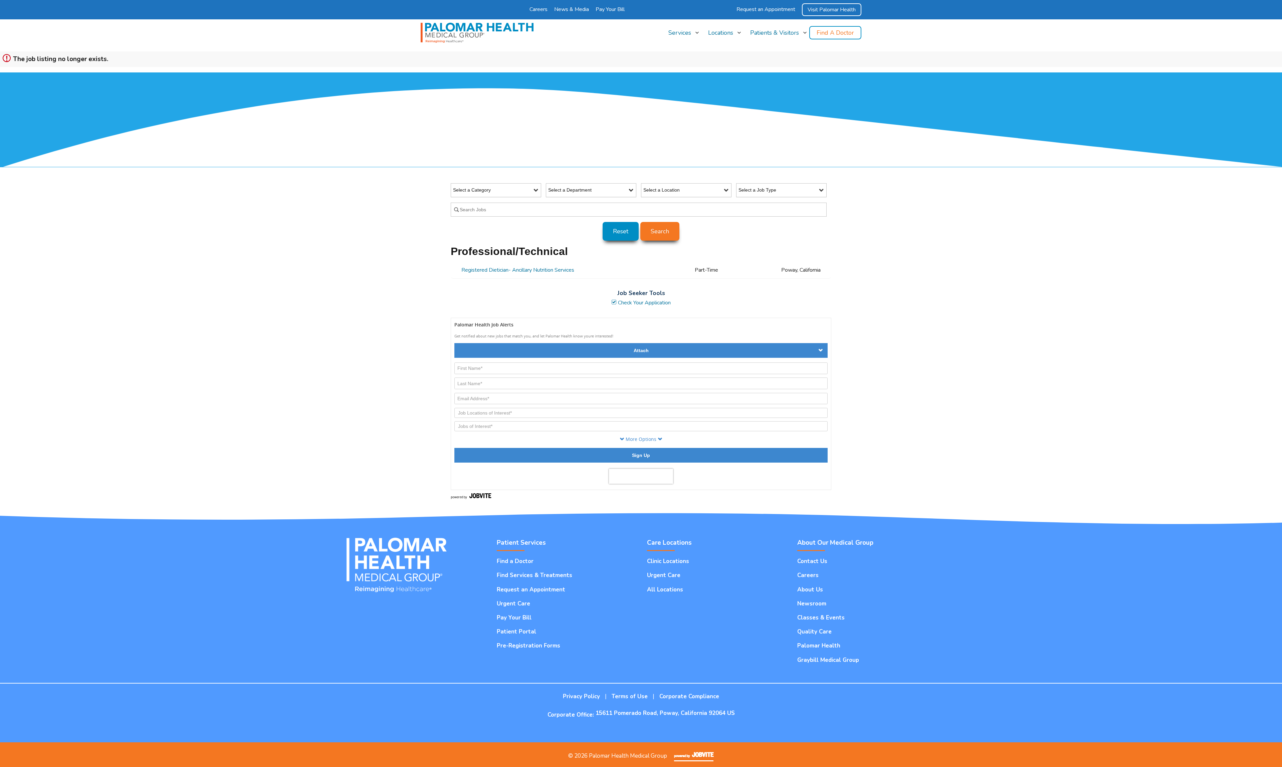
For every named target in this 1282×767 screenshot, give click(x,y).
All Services (681, 49)
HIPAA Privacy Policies (773, 49)
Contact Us (812, 561)
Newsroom (811, 603)
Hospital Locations (727, 78)
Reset (620, 231)
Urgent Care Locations (732, 92)
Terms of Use (630, 696)
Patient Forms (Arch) (772, 106)
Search (660, 231)
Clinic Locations (724, 63)
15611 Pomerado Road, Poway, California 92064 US (665, 713)
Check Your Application (644, 302)
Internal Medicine (686, 92)
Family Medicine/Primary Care (699, 78)
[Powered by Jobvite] (694, 754)
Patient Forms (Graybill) (775, 120)
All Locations (722, 49)
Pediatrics (678, 149)
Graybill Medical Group (828, 660)
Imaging (676, 106)
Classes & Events (821, 617)
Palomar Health (818, 646)
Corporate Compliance (689, 696)
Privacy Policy (581, 696)
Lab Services (681, 120)
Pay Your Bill (610, 9)
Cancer (675, 63)
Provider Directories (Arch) (778, 134)
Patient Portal (516, 631)
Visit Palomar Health (832, 9)
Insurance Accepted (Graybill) (781, 78)
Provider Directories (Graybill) (781, 149)
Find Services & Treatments (534, 575)
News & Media (571, 9)
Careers (538, 9)
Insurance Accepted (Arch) (778, 63)
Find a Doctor (835, 33)
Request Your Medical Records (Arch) (790, 163)
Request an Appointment (765, 9)
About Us (810, 589)
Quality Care (814, 631)
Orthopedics (681, 134)
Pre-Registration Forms (528, 646)
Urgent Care (681, 163)
